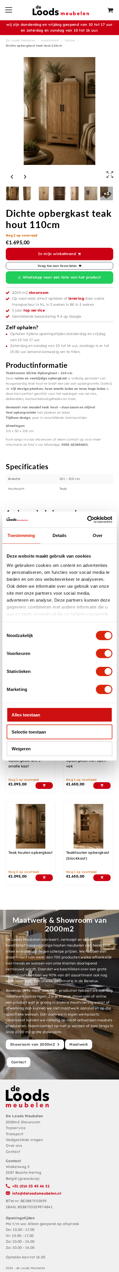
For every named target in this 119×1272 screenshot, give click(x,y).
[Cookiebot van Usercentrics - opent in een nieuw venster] (87, 519)
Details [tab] (60, 535)
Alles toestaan (26, 714)
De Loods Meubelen (20, 40)
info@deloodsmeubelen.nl (37, 1193)
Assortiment (50, 40)
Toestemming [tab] (21, 535)
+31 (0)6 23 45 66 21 (31, 1186)
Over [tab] (98, 535)
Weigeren (21, 748)
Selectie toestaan (29, 731)
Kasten (70, 40)
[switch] (104, 653)
